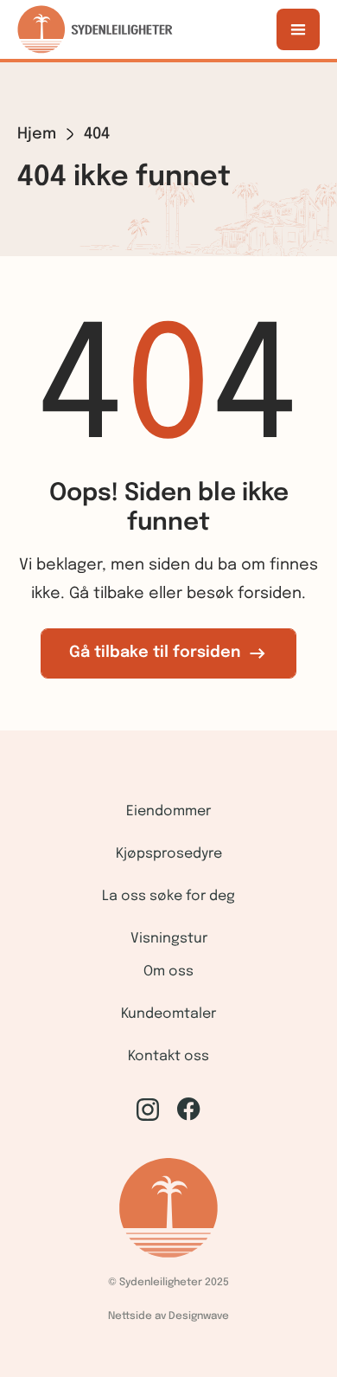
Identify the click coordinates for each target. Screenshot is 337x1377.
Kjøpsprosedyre (169, 853)
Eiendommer (168, 811)
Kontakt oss (168, 1056)
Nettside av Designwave (168, 1316)
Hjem (36, 134)
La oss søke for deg (168, 896)
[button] (298, 29)
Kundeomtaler (168, 1014)
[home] (95, 29)
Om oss (168, 971)
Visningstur (168, 938)
